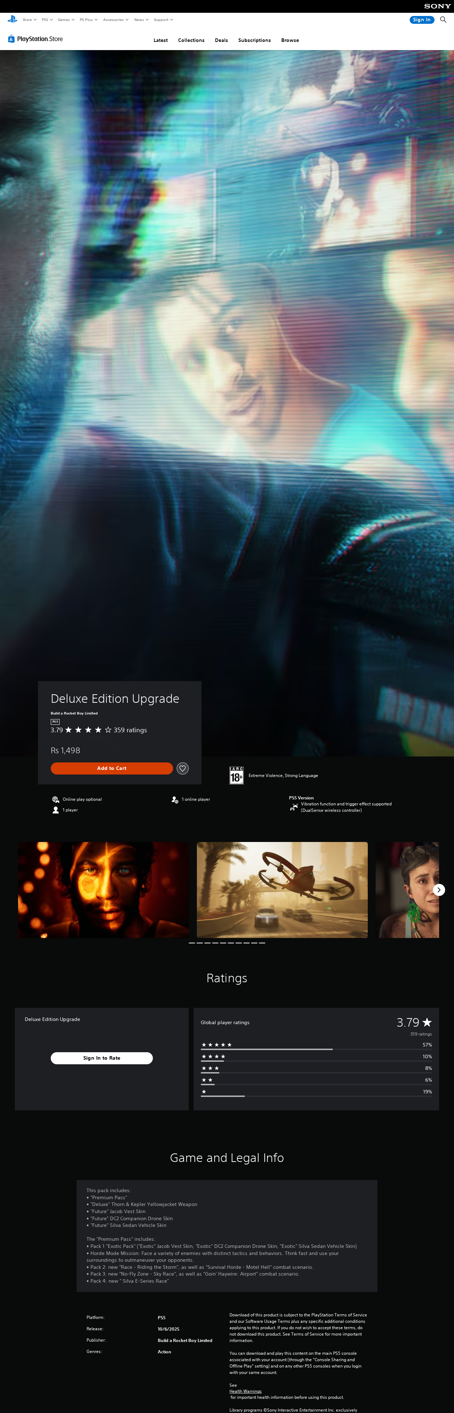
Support (161, 19)
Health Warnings (245, 1391)
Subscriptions (254, 40)
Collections (191, 40)
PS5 (44, 19)
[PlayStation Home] (12, 20)
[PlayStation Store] (37, 38)
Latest (161, 40)
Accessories (113, 19)
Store (27, 19)
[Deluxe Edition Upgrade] (103, 890)
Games (63, 19)
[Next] (439, 890)
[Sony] (438, 11)
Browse (290, 40)
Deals (221, 40)
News (139, 19)
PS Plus (86, 19)
